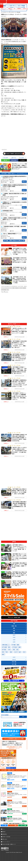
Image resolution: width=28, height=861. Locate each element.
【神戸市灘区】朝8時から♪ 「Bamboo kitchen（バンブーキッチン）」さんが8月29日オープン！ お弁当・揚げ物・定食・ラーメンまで (19, 547)
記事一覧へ (14, 157)
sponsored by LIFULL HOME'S (21, 770)
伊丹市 (9, 649)
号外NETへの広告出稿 (6, 836)
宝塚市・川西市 (16, 649)
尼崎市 (11, 652)
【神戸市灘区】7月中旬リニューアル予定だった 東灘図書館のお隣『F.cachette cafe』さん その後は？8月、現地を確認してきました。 (19, 396)
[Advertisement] (14, 308)
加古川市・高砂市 (17, 652)
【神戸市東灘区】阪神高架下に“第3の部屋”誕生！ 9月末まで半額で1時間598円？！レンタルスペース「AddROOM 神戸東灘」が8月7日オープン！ (19, 357)
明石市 (24, 652)
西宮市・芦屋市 (5, 652)
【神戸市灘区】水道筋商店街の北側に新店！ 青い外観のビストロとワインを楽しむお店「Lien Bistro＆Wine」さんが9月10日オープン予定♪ (19, 383)
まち (3, 291)
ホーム (3, 829)
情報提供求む (4, 834)
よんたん (6, 291)
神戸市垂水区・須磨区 (16, 647)
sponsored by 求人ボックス (22, 173)
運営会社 (3, 831)
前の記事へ (6, 157)
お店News (24, 8)
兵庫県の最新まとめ (6, 644)
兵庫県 (19, 12)
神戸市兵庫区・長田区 (6, 647)
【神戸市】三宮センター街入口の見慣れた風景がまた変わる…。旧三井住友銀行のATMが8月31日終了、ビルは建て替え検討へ (19, 450)
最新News (10, 8)
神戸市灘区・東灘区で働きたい (9, 173)
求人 (15, 8)
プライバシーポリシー (6, 841)
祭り (8, 289)
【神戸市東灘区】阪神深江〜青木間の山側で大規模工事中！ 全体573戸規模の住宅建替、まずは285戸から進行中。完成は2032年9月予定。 (19, 437)
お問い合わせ (4, 839)
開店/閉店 (19, 8)
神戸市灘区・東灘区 (15, 644)
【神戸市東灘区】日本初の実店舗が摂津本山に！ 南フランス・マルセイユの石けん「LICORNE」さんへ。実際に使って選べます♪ (19, 344)
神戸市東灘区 (3, 289)
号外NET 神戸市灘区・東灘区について (9, 844)
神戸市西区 (4, 649)
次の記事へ (22, 157)
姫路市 (3, 654)
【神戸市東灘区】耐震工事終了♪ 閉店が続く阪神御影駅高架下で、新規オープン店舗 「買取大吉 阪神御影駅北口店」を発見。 (19, 505)
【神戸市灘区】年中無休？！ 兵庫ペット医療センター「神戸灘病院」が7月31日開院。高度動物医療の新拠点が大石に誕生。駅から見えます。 (19, 370)
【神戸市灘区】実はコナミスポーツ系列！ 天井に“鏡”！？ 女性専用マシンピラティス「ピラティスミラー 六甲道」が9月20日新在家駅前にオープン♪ (19, 556)
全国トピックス (3, 8)
